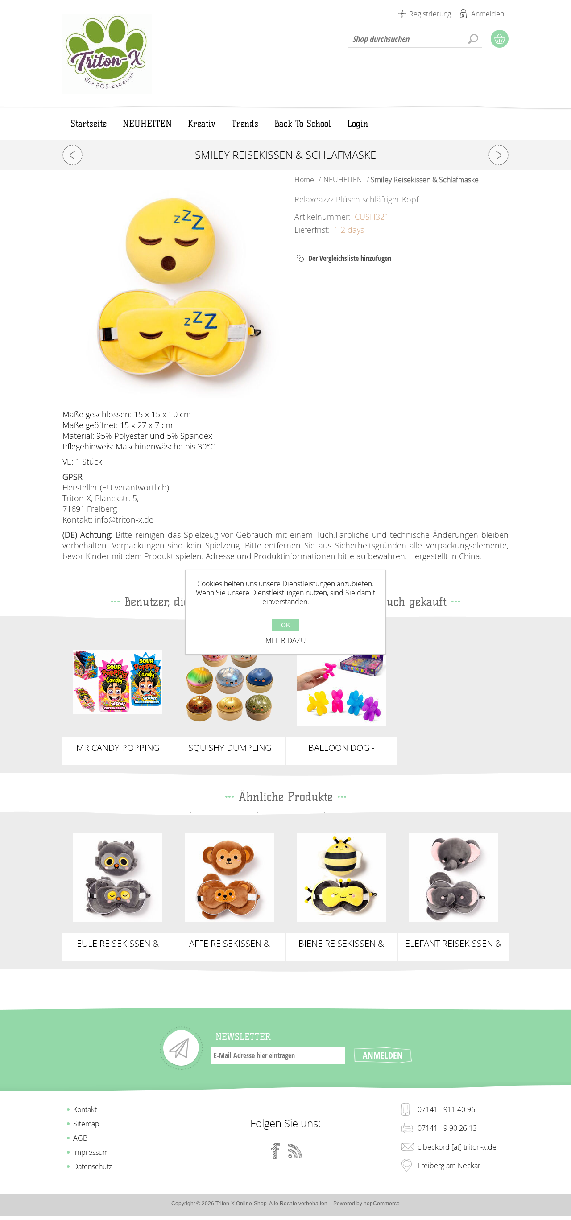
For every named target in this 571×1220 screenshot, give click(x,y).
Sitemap (86, 1124)
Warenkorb (500, 39)
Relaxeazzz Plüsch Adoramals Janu (453, 874)
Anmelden (487, 14)
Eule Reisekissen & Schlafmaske (118, 943)
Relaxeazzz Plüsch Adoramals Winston (118, 874)
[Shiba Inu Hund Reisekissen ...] (72, 155)
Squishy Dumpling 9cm (229, 747)
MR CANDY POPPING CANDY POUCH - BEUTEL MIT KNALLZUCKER (118, 747)
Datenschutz (92, 1166)
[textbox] (415, 39)
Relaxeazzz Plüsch (229, 870)
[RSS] (295, 1151)
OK (285, 625)
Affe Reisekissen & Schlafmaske (229, 943)
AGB (80, 1138)
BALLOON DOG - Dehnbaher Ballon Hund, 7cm (341, 747)
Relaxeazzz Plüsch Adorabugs (341, 874)
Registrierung (430, 14)
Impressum (91, 1152)
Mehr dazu (285, 640)
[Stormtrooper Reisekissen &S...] (498, 155)
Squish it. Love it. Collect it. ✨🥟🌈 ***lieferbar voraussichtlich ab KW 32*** (229, 682)
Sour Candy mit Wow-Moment (118, 678)
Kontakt (85, 1109)
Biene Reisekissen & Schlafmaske (341, 943)
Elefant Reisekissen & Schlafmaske (453, 943)
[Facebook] (275, 1151)
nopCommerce (382, 1203)
